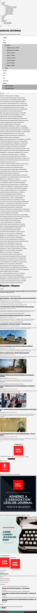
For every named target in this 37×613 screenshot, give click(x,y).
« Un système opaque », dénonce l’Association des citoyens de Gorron (17, 306)
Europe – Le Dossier (9, 9)
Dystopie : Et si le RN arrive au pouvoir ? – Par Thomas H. (9, 95)
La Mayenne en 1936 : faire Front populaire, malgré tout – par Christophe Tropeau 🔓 (14, 184)
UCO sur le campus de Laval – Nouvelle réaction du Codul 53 (14, 352)
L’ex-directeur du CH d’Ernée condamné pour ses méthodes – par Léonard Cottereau (14, 163)
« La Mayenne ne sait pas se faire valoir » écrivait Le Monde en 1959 (11, 254)
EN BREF (5, 15)
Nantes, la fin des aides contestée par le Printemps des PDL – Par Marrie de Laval (13, 118)
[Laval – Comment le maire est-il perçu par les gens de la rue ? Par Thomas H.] (13, 407)
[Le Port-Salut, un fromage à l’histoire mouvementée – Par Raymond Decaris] (16, 591)
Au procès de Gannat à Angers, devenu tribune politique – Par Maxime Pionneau (13, 169)
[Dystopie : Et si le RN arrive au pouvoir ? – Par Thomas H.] (15, 586)
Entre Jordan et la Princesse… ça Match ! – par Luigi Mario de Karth (11, 197)
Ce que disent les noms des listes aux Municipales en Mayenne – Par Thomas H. (13, 280)
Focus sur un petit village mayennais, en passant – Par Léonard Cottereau (12, 107)
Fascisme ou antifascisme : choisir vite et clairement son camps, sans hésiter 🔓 (12, 265)
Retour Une (2, 572)
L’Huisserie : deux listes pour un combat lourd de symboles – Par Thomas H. (12, 246)
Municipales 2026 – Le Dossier (11, 6)
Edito (3, 18)
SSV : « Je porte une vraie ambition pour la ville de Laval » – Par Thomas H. (12, 273)
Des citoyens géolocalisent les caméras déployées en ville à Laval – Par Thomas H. (13, 256)
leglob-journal (10, 30)
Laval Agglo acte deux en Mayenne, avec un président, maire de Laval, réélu (12, 199)
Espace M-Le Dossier (9, 10)
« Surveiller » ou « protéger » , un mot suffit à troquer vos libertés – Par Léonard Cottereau (15, 129)
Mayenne (3, 4)
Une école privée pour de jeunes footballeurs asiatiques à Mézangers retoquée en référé (14, 120)
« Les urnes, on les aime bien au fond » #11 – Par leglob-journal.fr (10, 222)
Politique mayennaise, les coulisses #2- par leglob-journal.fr (9, 137)
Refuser (13, 612)
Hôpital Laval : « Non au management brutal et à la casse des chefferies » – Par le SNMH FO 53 (15, 139)
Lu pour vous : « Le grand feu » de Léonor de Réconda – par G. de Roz (11, 165)
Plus (2, 19)
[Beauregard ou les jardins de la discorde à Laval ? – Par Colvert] (12, 313)
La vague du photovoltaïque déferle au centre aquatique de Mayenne (11, 218)
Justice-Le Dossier (9, 12)
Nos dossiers (6, 5)
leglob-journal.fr (3, 300)
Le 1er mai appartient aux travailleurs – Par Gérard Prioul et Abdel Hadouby (12, 182)
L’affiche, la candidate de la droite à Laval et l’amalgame (9, 271)
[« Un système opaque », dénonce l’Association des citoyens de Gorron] (13, 304)
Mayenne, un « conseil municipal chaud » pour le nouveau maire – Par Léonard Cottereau (14, 148)
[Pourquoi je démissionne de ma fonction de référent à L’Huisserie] (13, 344)
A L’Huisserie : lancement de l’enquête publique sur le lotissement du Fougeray (13, 205)
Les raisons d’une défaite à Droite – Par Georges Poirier (9, 212)
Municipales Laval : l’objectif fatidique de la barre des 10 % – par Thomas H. (12, 235)
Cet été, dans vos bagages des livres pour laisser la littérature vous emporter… (12, 101)
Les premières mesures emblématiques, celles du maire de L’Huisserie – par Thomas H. (14, 186)
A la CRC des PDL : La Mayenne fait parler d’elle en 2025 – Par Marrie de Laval (13, 103)
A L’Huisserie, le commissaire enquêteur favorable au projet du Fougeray (12, 122)
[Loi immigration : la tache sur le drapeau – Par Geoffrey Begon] (11, 322)
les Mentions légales (5, 555)
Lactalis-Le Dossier (9, 11)
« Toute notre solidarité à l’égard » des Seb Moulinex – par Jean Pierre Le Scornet (13, 261)
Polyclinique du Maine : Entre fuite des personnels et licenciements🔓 (11, 116)
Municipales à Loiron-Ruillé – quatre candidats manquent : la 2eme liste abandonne (13, 267)
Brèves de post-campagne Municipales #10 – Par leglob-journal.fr (10, 227)
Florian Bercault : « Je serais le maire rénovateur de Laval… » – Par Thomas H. (13, 278)
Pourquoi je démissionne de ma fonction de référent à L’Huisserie (16, 346)
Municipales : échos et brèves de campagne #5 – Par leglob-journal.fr (11, 263)
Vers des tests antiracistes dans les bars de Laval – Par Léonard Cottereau (12, 133)
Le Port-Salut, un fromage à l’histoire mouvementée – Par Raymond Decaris (12, 97)
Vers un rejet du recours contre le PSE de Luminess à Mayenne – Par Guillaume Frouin (14, 201)
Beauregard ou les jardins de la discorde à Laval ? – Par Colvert (15, 315)
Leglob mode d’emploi (8, 23)
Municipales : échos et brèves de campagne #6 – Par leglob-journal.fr (11, 250)
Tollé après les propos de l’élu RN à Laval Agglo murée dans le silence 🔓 (12, 167)
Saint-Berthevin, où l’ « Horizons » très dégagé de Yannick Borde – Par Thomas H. (13, 248)
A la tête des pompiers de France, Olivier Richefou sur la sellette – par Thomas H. (13, 99)
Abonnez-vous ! (19, 444)
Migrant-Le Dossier (9, 13)
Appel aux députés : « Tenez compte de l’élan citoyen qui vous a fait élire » (18, 298)
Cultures (3, 16)
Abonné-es (4, 21)
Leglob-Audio (4, 20)
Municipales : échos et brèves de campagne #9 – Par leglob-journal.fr (11, 233)
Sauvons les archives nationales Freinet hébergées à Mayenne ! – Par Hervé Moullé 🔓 (14, 105)
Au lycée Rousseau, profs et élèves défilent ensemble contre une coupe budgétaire (13, 156)
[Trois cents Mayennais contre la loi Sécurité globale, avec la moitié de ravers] (11, 383)
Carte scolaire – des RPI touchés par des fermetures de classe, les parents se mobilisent (14, 214)
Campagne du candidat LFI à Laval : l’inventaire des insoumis (10, 220)
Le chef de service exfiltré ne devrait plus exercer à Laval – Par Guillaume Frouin (13, 190)
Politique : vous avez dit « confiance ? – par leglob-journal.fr (10, 252)
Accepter (10, 612)
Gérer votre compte (7, 22)
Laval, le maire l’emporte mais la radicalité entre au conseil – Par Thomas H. (12, 231)
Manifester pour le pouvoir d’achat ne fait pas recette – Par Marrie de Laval (12, 135)
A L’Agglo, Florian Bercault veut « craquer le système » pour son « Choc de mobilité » (14, 171)
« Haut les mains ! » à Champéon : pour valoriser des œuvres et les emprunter (12, 146)
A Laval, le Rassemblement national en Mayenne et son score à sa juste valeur (12, 195)
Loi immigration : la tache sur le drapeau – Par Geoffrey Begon (15, 324)
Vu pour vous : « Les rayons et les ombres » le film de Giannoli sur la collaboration (13, 188)
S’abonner (5, 37)
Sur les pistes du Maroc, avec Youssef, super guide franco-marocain (11, 110)
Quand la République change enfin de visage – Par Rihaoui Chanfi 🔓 (11, 207)
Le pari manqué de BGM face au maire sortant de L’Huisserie (10, 229)
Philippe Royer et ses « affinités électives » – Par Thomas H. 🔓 (10, 178)
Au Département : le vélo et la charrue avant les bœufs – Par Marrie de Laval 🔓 (13, 259)
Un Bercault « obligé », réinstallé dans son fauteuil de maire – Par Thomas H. (12, 224)
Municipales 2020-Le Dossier (11, 7)
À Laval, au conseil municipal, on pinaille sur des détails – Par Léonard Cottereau (13, 144)
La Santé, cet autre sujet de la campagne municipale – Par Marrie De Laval (12, 239)
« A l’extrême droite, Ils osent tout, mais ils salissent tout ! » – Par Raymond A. (12, 154)
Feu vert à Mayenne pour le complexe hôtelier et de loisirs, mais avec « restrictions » (13, 180)
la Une (4, 40)
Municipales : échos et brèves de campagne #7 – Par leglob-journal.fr (11, 244)
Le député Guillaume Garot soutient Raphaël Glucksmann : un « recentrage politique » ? (14, 127)
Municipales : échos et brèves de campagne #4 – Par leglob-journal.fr (11, 282)
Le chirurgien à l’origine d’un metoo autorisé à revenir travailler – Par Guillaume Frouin (14, 269)
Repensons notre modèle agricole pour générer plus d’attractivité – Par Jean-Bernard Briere (15, 131)
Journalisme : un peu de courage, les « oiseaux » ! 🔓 (8, 161)
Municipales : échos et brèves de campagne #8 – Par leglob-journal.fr (11, 237)
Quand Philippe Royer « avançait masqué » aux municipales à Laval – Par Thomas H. (14, 152)
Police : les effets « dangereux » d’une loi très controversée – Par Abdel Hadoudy (13, 112)
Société (3, 17)
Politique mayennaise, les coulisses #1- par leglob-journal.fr (9, 173)
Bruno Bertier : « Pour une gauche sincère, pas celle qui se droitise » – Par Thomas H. (14, 203)
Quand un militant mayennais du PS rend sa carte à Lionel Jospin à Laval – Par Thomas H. (15, 216)
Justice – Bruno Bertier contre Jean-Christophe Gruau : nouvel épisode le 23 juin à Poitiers (15, 150)
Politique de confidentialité (5, 578)
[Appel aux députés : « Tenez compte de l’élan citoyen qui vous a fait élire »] (10, 296)
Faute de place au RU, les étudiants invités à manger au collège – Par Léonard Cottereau (14, 159)
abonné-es (5, 570)
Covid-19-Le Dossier (9, 8)
